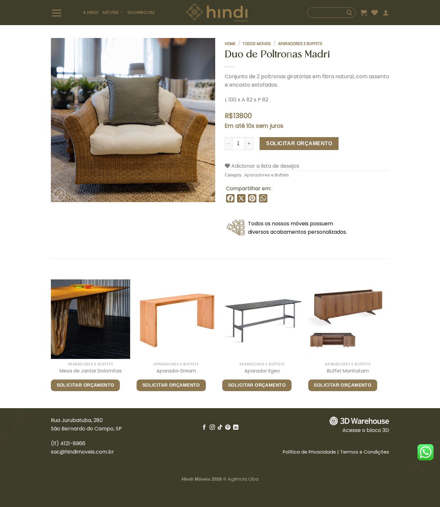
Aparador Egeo (262, 371)
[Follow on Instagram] (212, 427)
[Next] (387, 343)
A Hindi (90, 12)
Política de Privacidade (309, 452)
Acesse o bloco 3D (365, 430)
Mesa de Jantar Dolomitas (91, 371)
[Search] (331, 12)
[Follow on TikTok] (220, 427)
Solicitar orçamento (299, 143)
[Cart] (363, 12)
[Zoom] (59, 194)
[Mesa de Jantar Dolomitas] (90, 319)
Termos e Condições (364, 452)
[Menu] (65, 13)
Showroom (141, 12)
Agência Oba (243, 479)
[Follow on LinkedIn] (235, 427)
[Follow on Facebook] (204, 427)
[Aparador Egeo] (262, 319)
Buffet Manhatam (348, 371)
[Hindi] (217, 12)
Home (230, 43)
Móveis (111, 12)
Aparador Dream (176, 371)
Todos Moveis (257, 43)
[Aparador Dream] (176, 319)
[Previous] (51, 343)
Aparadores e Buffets (300, 43)
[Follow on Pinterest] (227, 427)
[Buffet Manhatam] (348, 319)
